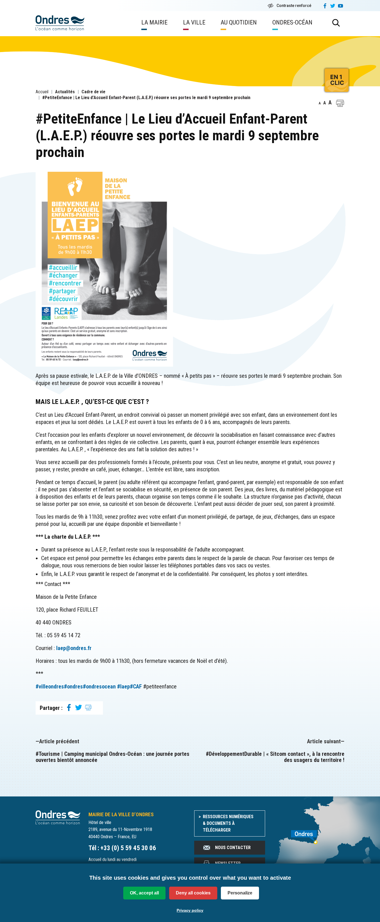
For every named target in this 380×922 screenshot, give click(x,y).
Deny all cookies (193, 893)
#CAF (136, 686)
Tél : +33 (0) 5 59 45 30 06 (122, 848)
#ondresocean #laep (106, 686)
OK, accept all (144, 893)
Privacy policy (190, 910)
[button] (340, 103)
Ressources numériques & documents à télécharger (228, 823)
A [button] (320, 103)
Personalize (240, 893)
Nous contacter (233, 847)
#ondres (73, 686)
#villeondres (50, 686)
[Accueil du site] (58, 817)
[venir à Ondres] (308, 834)
